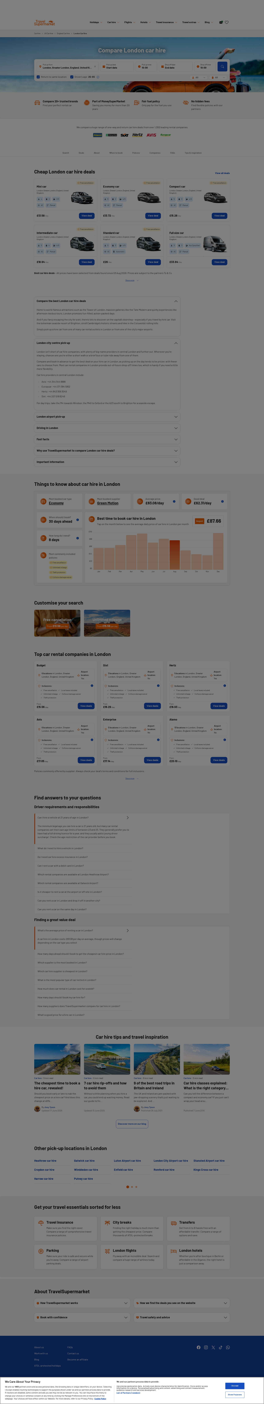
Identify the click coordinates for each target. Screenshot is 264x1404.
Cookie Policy (100, 1399)
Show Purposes (235, 1395)
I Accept (234, 1386)
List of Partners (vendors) (128, 1393)
